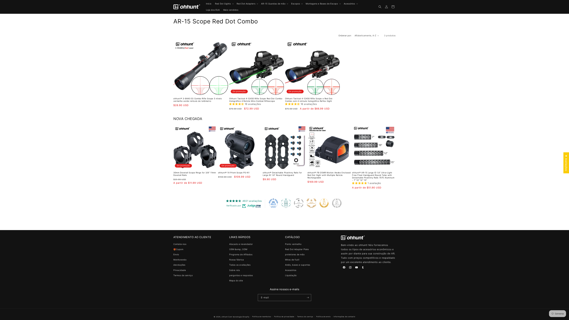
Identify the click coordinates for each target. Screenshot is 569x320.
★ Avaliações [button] (566, 163)
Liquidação (291, 275)
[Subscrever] (308, 297)
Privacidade (179, 270)
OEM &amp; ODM (238, 249)
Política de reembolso (261, 317)
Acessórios (290, 270)
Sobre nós (234, 270)
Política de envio (323, 317)
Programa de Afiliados (240, 254)
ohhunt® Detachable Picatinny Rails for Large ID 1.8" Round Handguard (282, 173)
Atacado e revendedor (241, 244)
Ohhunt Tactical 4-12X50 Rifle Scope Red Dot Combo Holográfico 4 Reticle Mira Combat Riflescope (255, 99)
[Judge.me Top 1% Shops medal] (324, 203)
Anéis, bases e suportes (297, 265)
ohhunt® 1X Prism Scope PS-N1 (234, 172)
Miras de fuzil (292, 259)
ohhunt (225, 317)
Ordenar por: (345, 35)
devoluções (179, 265)
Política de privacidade (284, 317)
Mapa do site (236, 280)
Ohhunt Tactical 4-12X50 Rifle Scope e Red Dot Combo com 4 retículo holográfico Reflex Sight (309, 99)
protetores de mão (295, 254)
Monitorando (180, 259)
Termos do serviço (305, 317)
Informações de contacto (344, 317)
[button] (224, 4)
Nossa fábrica (236, 259)
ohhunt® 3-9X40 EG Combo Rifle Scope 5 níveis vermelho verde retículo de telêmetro (197, 99)
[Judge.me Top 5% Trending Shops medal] (337, 203)
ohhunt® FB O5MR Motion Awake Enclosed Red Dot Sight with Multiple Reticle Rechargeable (329, 175)
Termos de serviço (183, 275)
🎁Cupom (178, 249)
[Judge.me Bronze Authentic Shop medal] (311, 203)
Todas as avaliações (239, 265)
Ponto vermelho (293, 244)
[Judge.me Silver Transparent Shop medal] (298, 203)
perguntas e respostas (241, 275)
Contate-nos (179, 244)
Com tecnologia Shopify (238, 317)
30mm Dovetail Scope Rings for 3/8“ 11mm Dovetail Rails (194, 173)
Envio (176, 254)
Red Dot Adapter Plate (297, 249)
